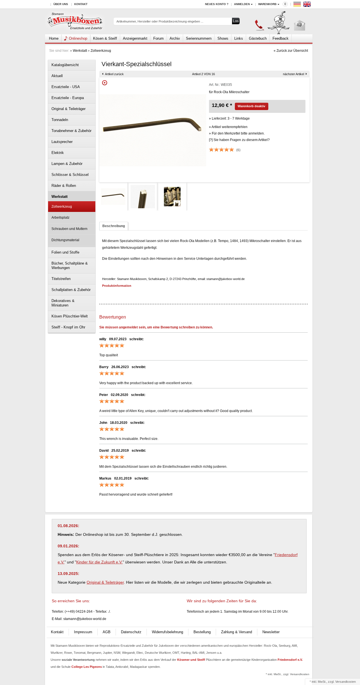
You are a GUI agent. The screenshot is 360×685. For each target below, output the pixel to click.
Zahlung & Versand (236, 632)
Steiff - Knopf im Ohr (68, 327)
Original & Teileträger (68, 109)
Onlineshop (78, 38)
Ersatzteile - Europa (67, 98)
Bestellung (202, 632)
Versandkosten (345, 681)
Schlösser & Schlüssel (70, 175)
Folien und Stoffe (65, 252)
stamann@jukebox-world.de (84, 619)
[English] (307, 5)
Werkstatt (80, 51)
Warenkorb (267, 4)
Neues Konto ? (216, 4)
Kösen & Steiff (105, 38)
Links (238, 38)
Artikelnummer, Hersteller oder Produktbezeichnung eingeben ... (159, 21)
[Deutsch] (297, 5)
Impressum (83, 632)
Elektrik (57, 153)
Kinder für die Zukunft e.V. (99, 562)
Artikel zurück (114, 74)
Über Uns (60, 4)
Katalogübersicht (65, 65)
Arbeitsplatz (60, 218)
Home (53, 38)
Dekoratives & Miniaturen (63, 303)
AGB (107, 632)
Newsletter (271, 632)
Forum (158, 38)
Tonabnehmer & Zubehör (71, 131)
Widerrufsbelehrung (167, 632)
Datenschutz (131, 632)
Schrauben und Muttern (69, 229)
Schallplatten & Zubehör (71, 290)
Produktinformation (116, 285)
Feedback (281, 38)
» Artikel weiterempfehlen (228, 127)
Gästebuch (258, 38)
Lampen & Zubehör (66, 164)
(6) (238, 150)
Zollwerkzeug (101, 51)
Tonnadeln (59, 120)
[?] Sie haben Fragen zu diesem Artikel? (239, 140)
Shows (222, 38)
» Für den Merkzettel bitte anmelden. (237, 133)
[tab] (113, 226)
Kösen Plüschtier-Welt (69, 316)
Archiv (175, 38)
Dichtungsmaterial (65, 240)
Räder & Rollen (63, 185)
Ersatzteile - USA (65, 87)
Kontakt (80, 4)
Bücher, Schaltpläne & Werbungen (69, 265)
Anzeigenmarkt (135, 38)
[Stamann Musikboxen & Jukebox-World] (75, 21)
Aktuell (57, 76)
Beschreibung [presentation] (113, 226)
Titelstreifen (61, 279)
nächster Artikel (293, 74)
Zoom (104, 82)
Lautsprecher (62, 142)
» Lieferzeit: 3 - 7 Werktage (229, 118)
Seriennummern (199, 38)
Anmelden (242, 4)
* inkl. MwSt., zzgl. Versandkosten (287, 674)
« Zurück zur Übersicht (291, 51)
